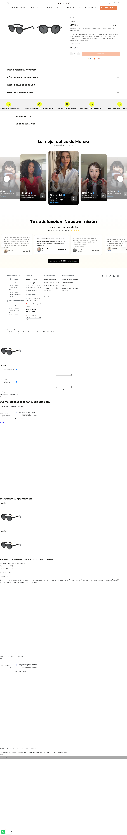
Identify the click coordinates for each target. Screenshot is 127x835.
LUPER (72, 21)
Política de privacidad (29, 331)
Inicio (71, 17)
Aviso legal (12, 334)
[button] (109, 3)
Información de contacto (24, 334)
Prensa (46, 296)
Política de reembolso (15, 331)
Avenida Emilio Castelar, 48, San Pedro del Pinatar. (33, 318)
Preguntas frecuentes (70, 279)
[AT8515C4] (76, 47)
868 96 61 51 (36, 285)
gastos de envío (101, 28)
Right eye (3, 379)
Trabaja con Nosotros (51, 282)
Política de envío (56, 331)
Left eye (3, 392)
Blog (45, 293)
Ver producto (25, 199)
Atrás (2, 422)
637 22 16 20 (37, 287)
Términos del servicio (43, 331)
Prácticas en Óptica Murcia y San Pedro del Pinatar (51, 288)
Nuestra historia (50, 279)
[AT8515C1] (71, 47)
